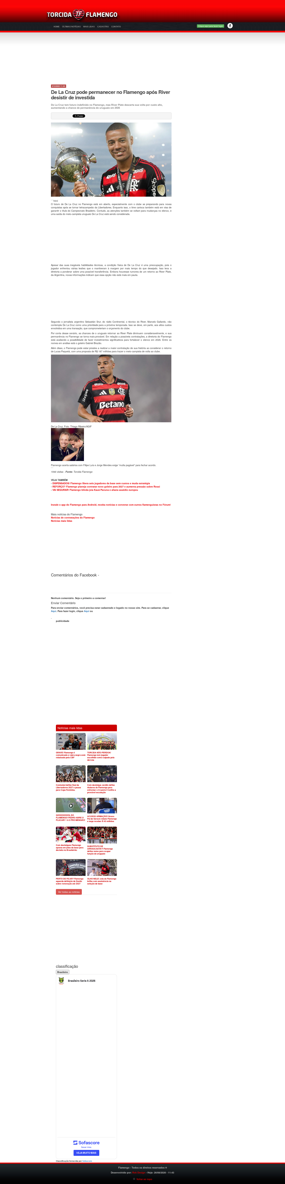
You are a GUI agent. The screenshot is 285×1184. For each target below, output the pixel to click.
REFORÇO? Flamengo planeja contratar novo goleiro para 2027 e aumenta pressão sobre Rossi (106, 486)
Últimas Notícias (71, 27)
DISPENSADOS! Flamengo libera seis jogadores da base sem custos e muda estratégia (101, 483)
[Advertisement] (181, 15)
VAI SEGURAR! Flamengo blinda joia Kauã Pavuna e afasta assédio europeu (95, 489)
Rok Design (138, 1172)
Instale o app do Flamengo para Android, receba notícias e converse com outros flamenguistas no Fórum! (111, 504)
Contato (116, 27)
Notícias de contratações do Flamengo (73, 517)
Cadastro (103, 27)
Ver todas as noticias (69, 891)
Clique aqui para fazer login (210, 26)
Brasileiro (62, 972)
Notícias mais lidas (61, 520)
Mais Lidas (89, 27)
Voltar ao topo (143, 1179)
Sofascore (87, 1161)
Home (57, 27)
